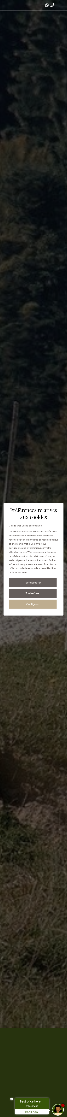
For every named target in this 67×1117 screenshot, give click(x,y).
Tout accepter (32, 582)
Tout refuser (32, 593)
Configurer (32, 604)
